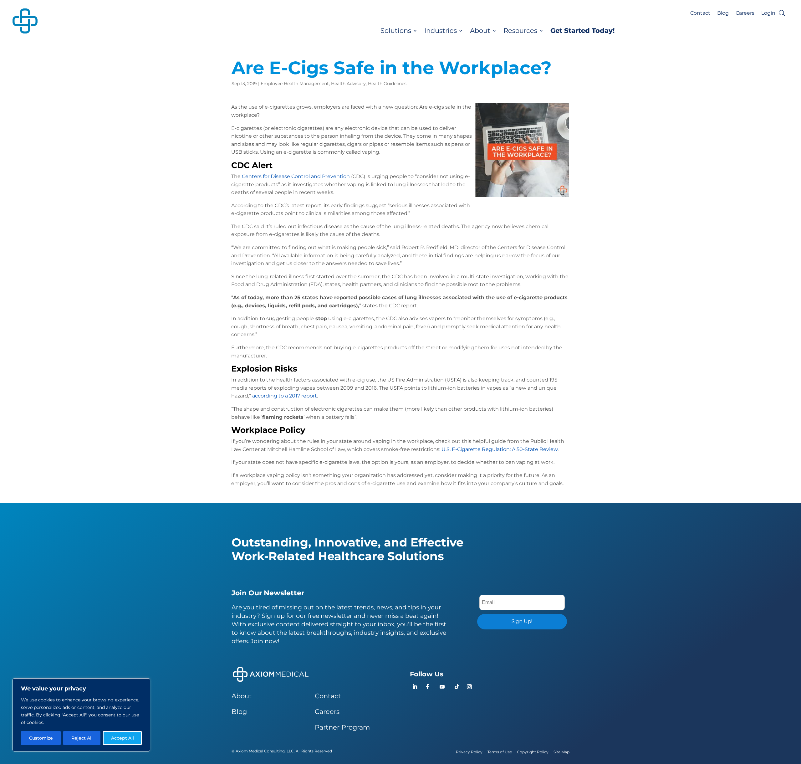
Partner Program (342, 727)
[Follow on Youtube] (442, 687)
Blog (723, 13)
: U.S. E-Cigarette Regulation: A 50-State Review (498, 449)
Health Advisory (348, 83)
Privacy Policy (469, 752)
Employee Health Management (295, 83)
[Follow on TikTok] (457, 687)
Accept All (122, 738)
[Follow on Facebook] (427, 687)
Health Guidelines (387, 83)
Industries (440, 30)
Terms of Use (499, 752)
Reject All (82, 738)
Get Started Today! (582, 30)
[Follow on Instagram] (469, 687)
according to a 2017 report (284, 396)
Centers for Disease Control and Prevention (296, 176)
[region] (81, 714)
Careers (745, 13)
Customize (41, 738)
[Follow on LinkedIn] (415, 687)
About (480, 30)
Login (768, 13)
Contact (700, 13)
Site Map (561, 752)
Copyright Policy (532, 752)
